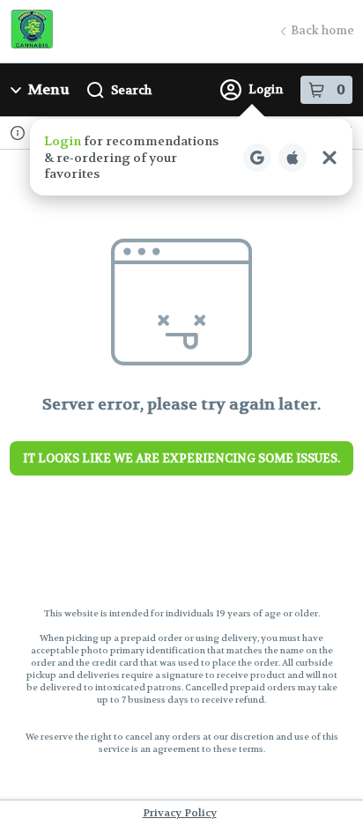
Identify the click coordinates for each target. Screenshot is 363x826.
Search (131, 90)
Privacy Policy (180, 813)
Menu (49, 89)
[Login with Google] (257, 158)
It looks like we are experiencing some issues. (181, 458)
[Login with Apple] (292, 158)
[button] (191, 157)
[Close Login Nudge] (329, 157)
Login (265, 89)
